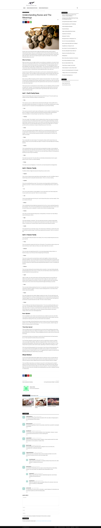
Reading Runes (64, 55)
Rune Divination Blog (43, 7)
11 (58, 19)
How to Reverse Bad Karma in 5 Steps (68, 60)
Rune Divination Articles (28, 10)
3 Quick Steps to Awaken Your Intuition (68, 65)
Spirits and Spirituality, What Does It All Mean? (70, 43)
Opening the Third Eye (66, 36)
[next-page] (24, 409)
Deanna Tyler (25, 19)
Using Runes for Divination (52, 406)
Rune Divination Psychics (32, 7)
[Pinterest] (28, 22)
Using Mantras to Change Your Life (68, 45)
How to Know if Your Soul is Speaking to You (69, 48)
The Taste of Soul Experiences (67, 75)
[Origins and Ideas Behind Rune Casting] (40, 402)
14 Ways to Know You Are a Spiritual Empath (69, 72)
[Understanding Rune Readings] (28, 402)
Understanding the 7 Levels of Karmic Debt (69, 67)
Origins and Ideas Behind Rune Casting (68, 31)
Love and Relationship (66, 81)
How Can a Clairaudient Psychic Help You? (69, 50)
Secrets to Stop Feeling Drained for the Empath (70, 70)
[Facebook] (23, 22)
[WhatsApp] (31, 22)
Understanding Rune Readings (27, 406)
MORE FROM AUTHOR (34, 395)
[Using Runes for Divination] (53, 401)
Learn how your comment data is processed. (43, 520)
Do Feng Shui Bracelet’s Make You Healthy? (69, 21)
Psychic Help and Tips (66, 83)
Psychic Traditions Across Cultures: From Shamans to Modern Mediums (69, 15)
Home (24, 7)
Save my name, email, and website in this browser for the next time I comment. (37, 515)
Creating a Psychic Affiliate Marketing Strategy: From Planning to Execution (70, 19)
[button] (77, 8)
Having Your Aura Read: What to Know (68, 53)
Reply (27, 420)
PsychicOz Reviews (65, 28)
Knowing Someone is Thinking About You (69, 38)
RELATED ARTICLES (26, 395)
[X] (26, 22)
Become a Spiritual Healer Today (67, 62)
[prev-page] (23, 409)
